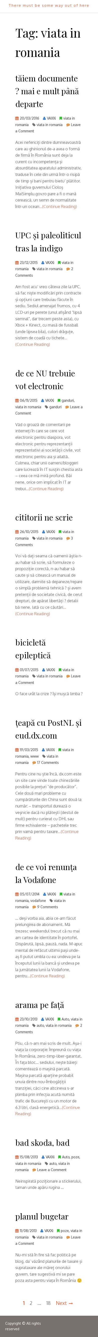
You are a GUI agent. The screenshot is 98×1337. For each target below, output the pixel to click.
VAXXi (51, 118)
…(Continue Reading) (58, 206)
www (34, 756)
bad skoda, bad (42, 1142)
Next (61, 1303)
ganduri (68, 400)
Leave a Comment (52, 1171)
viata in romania (50, 125)
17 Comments (48, 763)
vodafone (38, 900)
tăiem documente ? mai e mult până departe (47, 91)
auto (40, 1025)
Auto (65, 1019)
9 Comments (47, 908)
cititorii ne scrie (44, 517)
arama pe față (39, 1004)
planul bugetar (42, 1216)
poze (75, 1157)
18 (48, 1303)
